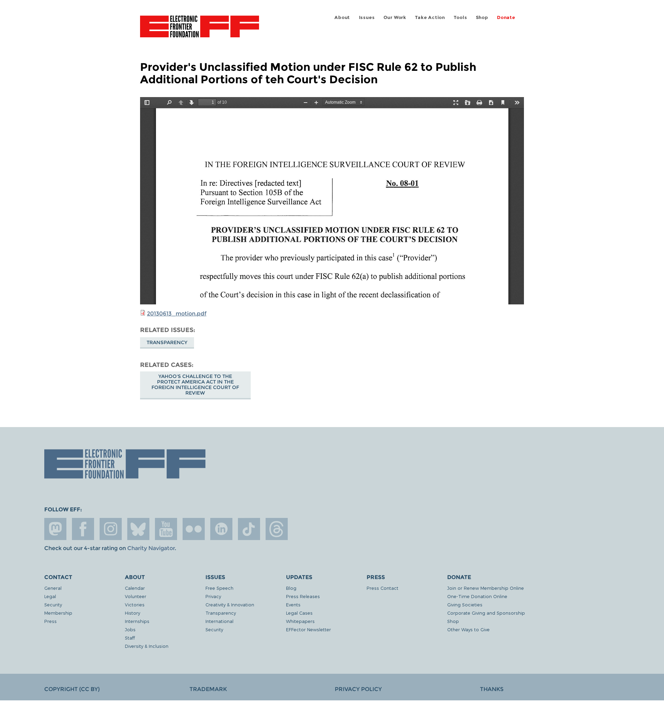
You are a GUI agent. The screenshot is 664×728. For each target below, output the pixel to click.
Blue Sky (138, 529)
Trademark (208, 689)
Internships (137, 621)
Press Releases (303, 596)
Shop (482, 17)
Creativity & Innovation (229, 604)
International (219, 621)
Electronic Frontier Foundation (199, 30)
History (132, 612)
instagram (111, 529)
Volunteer (135, 596)
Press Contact (382, 587)
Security (53, 604)
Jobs (130, 629)
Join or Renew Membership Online (485, 587)
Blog (291, 587)
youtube (166, 529)
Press (50, 621)
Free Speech (219, 587)
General (53, 587)
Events (293, 604)
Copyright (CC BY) (72, 689)
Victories (135, 604)
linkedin (221, 529)
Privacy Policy (358, 689)
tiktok (249, 529)
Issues (367, 17)
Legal (50, 596)
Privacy (213, 596)
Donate (506, 17)
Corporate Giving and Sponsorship (486, 612)
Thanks (492, 689)
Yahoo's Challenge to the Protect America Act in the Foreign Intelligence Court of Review (195, 384)
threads (277, 529)
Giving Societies (464, 604)
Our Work (395, 17)
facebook (83, 529)
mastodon (55, 529)
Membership (58, 612)
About (342, 17)
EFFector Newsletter (308, 629)
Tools (460, 17)
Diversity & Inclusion (146, 646)
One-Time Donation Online (477, 596)
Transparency (167, 342)
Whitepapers (300, 621)
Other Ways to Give (468, 629)
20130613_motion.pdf (176, 313)
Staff (130, 637)
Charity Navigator (151, 548)
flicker (194, 529)
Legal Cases (299, 612)
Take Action (430, 17)
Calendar (135, 587)
